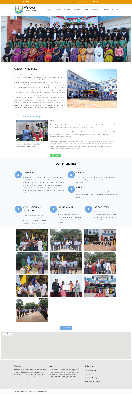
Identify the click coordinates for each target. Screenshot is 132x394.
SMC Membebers (91, 370)
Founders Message (91, 378)
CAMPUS (80, 187)
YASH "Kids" (29, 172)
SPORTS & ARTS (66, 207)
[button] (63, 60)
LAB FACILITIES (101, 207)
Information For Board (92, 381)
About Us (57, 9)
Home (49, 9)
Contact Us (114, 9)
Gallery (104, 9)
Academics (94, 9)
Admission (67, 9)
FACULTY (81, 172)
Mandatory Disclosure (81, 9)
